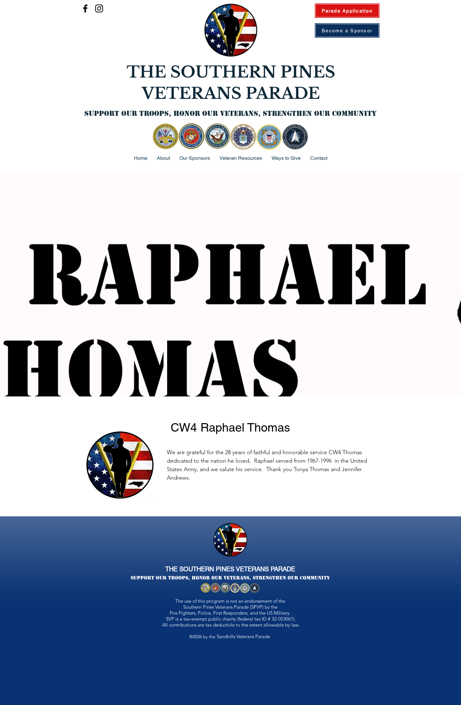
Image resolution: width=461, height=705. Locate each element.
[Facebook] (85, 8)
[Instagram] (99, 8)
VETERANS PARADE (231, 93)
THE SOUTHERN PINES (231, 72)
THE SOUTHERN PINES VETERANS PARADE (230, 569)
